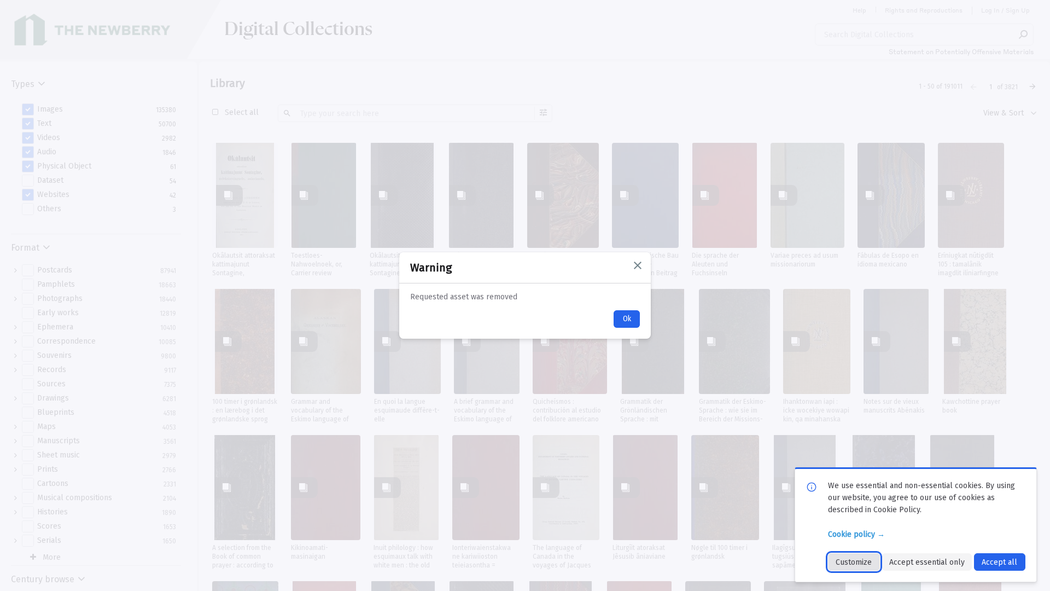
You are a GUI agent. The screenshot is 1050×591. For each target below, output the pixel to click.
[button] (637, 265)
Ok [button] (627, 318)
